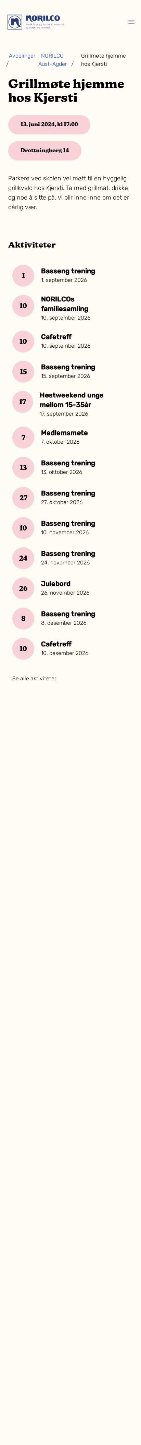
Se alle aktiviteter (34, 679)
